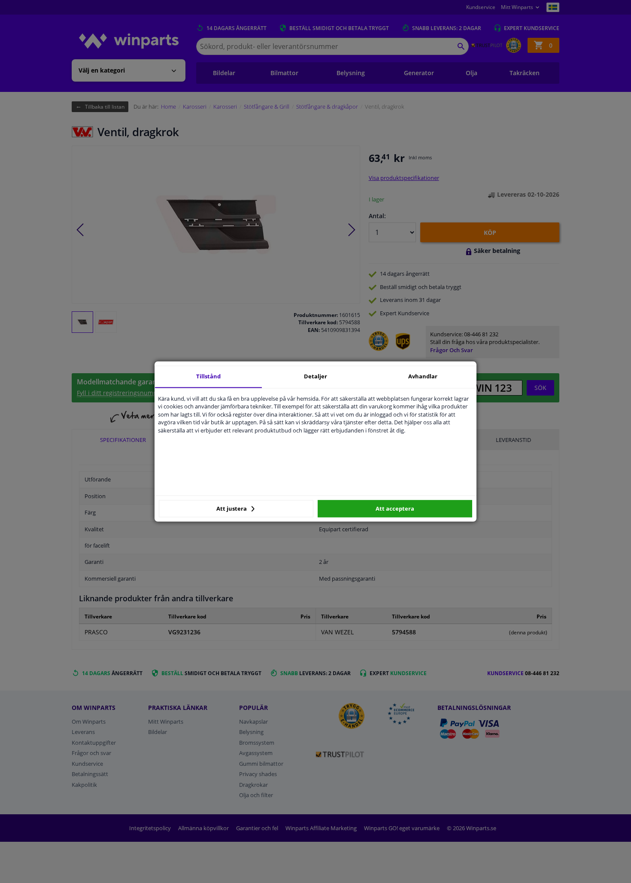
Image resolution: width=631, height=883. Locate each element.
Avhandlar (422, 376)
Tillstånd (208, 376)
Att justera (232, 508)
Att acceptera (395, 508)
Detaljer (315, 376)
